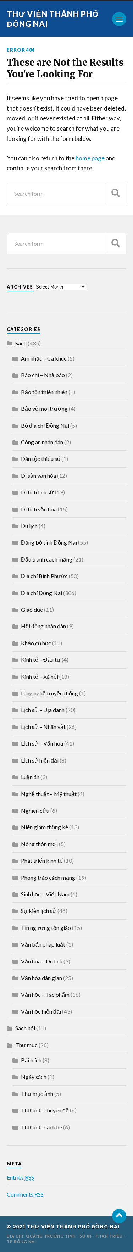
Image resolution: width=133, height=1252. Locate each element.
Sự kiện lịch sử (38, 910)
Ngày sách (33, 1076)
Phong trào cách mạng (48, 877)
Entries (20, 1177)
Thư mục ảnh (37, 1093)
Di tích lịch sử (37, 492)
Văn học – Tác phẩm (45, 994)
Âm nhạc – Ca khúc (44, 358)
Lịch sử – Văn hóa (42, 743)
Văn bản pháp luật (43, 944)
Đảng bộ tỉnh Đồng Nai (49, 542)
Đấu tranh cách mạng (46, 559)
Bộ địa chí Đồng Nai (45, 425)
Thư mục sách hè (41, 1127)
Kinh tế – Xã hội (39, 676)
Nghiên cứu (35, 810)
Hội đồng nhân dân (43, 626)
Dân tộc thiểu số (40, 458)
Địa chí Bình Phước (44, 575)
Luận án (30, 776)
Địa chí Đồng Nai (41, 592)
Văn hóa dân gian (41, 977)
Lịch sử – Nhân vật (43, 726)
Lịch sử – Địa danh (43, 709)
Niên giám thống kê (44, 827)
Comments (25, 1194)
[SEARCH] (115, 193)
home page (91, 158)
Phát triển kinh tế (42, 860)
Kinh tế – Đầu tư (41, 659)
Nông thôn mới (39, 844)
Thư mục (26, 1045)
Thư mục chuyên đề (45, 1110)
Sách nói (25, 1028)
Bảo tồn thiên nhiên (44, 391)
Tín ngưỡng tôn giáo (46, 927)
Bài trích (31, 1060)
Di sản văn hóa (38, 475)
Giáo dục (32, 609)
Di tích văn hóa (39, 509)
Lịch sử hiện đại (40, 760)
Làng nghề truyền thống (49, 693)
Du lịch (29, 525)
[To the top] (119, 1216)
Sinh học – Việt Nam (45, 894)
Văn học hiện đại (41, 1011)
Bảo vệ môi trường (44, 408)
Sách (21, 343)
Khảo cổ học (36, 643)
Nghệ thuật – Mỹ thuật (49, 793)
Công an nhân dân (42, 442)
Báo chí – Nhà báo (43, 375)
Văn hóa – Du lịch (41, 961)
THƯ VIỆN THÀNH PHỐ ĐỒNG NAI (73, 1226)
